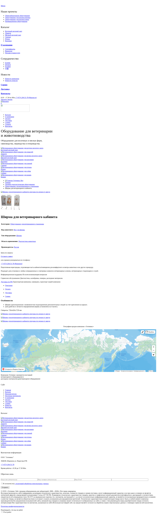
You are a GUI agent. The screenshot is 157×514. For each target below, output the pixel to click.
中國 (7, 69)
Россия (16, 247)
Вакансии (8, 51)
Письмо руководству (12, 53)
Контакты (5, 93)
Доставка (5, 89)
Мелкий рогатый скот (13, 35)
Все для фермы (19, 230)
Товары (8, 182)
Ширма (19, 235)
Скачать (8, 124)
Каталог (8, 115)
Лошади (8, 33)
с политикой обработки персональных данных (32, 484)
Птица (7, 39)
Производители (11, 394)
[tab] (80, 285)
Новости (8, 405)
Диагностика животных (27, 241)
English (7, 63)
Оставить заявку (7, 256)
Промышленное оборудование (16, 21)
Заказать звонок (6, 99)
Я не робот (7, 512)
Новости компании (12, 79)
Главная (8, 390)
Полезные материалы (13, 396)
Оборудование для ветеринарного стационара (22, 186)
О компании (6, 45)
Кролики (8, 41)
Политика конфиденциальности (12, 506)
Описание (8, 285)
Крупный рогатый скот (13, 31)
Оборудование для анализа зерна (17, 19)
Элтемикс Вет (18, 180)
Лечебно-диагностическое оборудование (20, 184)
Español (8, 67)
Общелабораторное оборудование (17, 16)
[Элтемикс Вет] (15, 111)
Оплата (7, 119)
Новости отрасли (11, 81)
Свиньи (8, 37)
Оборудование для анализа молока (17, 17)
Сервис (4, 85)
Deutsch (8, 65)
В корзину (17, 256)
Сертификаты (10, 49)
